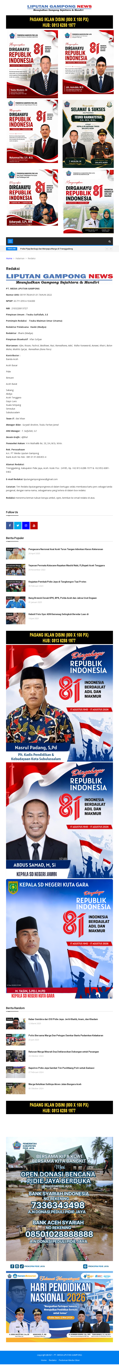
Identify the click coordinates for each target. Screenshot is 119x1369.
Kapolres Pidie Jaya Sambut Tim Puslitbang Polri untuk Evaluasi (61, 1068)
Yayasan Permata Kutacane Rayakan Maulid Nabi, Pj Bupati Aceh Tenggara (67, 565)
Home (9, 258)
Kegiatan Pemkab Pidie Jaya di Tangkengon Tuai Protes (57, 582)
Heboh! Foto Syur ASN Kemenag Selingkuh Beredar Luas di (59, 614)
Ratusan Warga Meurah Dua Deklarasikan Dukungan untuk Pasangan (64, 1052)
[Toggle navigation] (10, 241)
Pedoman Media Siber (69, 1360)
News (9, 1035)
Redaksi (53, 1360)
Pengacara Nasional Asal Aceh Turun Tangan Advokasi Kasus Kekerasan (66, 549)
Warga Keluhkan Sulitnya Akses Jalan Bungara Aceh (55, 1084)
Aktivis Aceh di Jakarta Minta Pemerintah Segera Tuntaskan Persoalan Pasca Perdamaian (61, 249)
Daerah (10, 598)
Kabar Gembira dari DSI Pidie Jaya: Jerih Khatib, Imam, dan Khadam (63, 1019)
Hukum (9, 549)
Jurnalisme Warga (14, 565)
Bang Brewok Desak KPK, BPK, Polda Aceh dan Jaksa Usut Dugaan (63, 598)
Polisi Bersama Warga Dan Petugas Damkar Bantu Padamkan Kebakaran (66, 1035)
